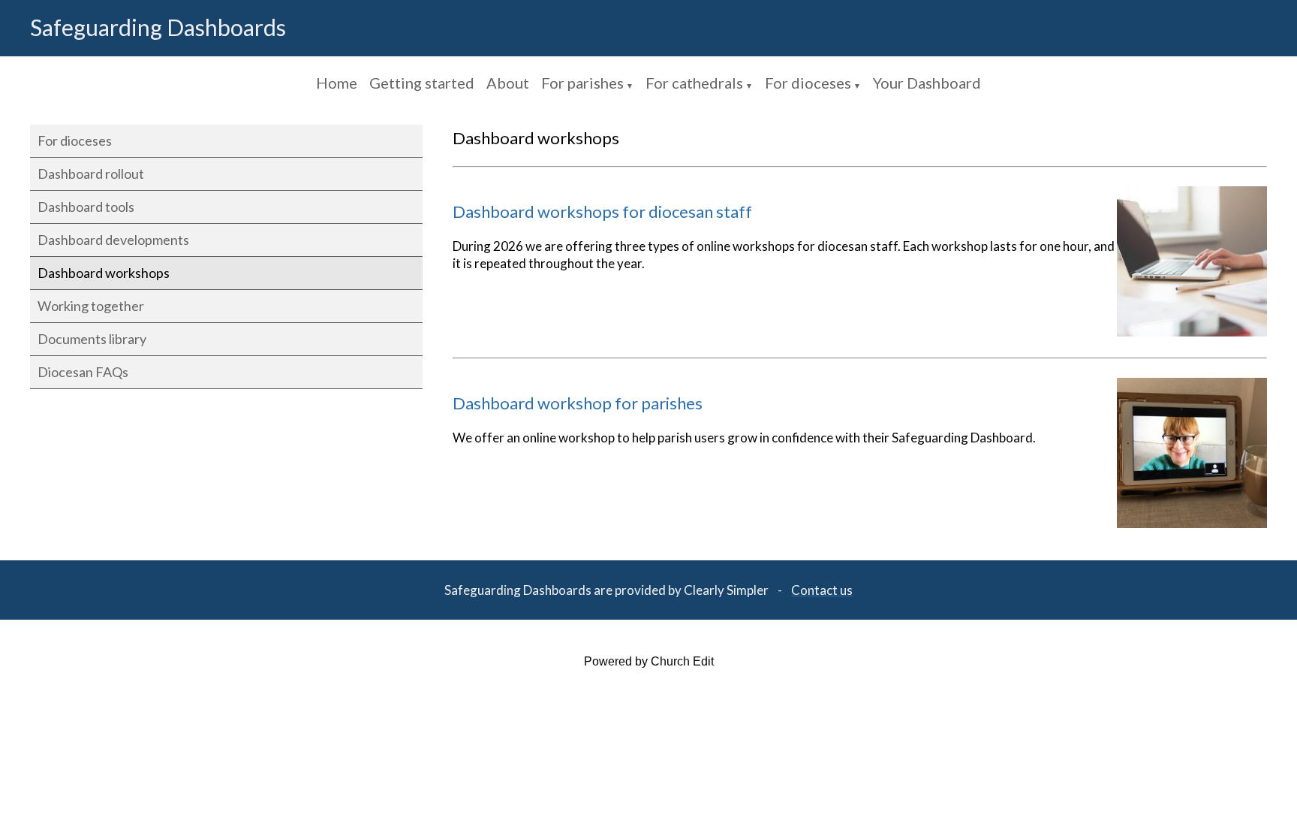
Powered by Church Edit (649, 661)
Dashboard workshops (104, 272)
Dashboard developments (113, 239)
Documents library (92, 338)
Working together (91, 305)
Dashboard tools (86, 206)
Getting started (421, 83)
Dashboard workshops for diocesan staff (602, 211)
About (507, 83)
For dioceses (808, 83)
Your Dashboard (927, 83)
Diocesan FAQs (83, 372)
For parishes (582, 83)
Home (336, 83)
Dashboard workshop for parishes (578, 403)
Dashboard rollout (91, 173)
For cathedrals (694, 83)
